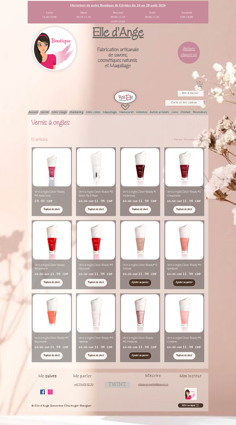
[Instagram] (50, 392)
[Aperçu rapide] (52, 167)
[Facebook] (42, 392)
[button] (200, 84)
